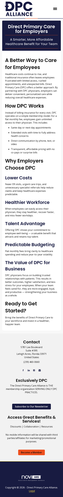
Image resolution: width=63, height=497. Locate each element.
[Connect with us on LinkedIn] (28, 370)
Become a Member (31, 452)
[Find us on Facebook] (23, 370)
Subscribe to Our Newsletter (31, 406)
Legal (32, 490)
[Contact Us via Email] (39, 370)
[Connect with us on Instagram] (34, 370)
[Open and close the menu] (47, 9)
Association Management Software (31, 480)
